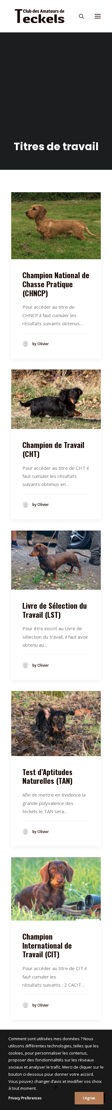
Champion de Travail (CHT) (53, 449)
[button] (97, 16)
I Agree (89, 1098)
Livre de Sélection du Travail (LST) (54, 610)
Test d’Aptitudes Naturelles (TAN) (47, 776)
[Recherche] (78, 16)
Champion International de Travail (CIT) (47, 945)
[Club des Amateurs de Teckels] (39, 16)
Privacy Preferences (24, 1098)
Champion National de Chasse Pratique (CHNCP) (55, 283)
